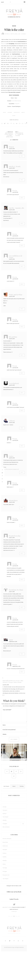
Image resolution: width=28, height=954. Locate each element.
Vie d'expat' (5, 878)
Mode (14, 25)
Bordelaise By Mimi (16, 590)
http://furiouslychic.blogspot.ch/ (11, 469)
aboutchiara (13, 500)
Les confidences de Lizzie (15, 256)
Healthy (4, 857)
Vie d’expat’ (5, 817)
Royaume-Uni (6, 875)
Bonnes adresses (7, 838)
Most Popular (6, 786)
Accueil (4, 807)
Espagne (5, 849)
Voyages (5, 823)
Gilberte (12, 421)
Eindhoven (5, 846)
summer (10, 112)
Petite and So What (15, 294)
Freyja (8, 34)
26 (19, 34)
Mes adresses (6, 827)
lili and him (13, 337)
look (5, 112)
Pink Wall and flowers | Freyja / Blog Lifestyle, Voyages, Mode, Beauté (13, 681)
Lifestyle (4, 820)
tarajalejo (17, 112)
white (23, 112)
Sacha (16, 103)
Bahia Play (3, 43)
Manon (11, 147)
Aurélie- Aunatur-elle (16, 208)
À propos (5, 810)
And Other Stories (16, 101)
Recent (14, 786)
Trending (21, 786)
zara (14, 115)
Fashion (4, 813)
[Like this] (25, 123)
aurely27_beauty (15, 166)
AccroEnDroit (14, 383)
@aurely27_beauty (7, 907)
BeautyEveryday (15, 536)
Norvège (5, 867)
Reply (22, 156)
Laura (11, 456)
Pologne (5, 871)
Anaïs (11, 640)
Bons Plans (5, 842)
